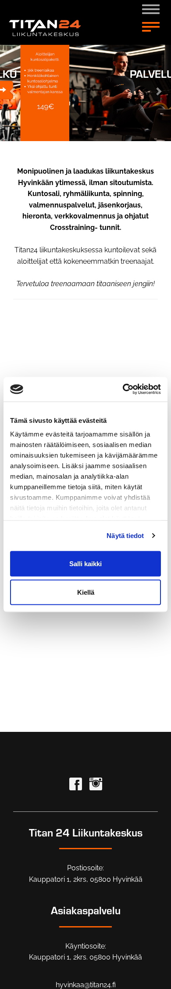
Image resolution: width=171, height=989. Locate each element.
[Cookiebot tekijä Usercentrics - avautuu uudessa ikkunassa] (123, 389)
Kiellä (85, 592)
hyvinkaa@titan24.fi (86, 985)
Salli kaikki (85, 563)
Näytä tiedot (125, 535)
